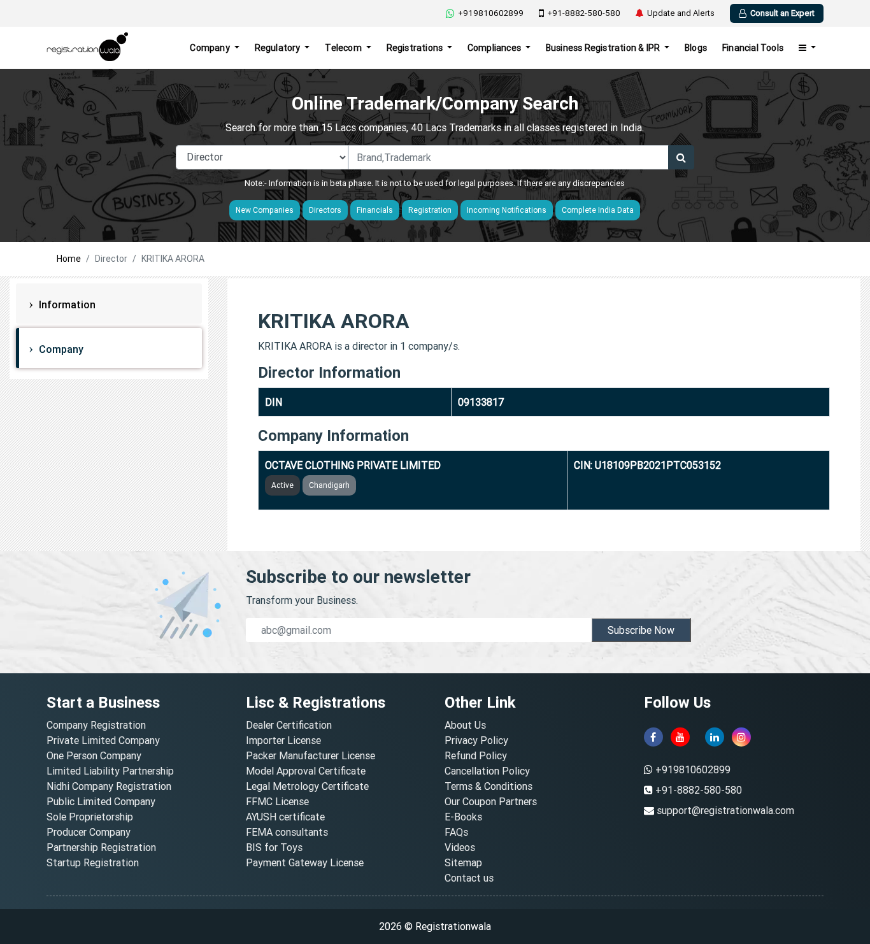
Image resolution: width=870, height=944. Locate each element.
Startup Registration (92, 862)
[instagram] (741, 737)
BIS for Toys (274, 847)
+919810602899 (491, 13)
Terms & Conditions (488, 786)
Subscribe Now (641, 630)
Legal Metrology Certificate (307, 786)
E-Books (463, 816)
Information (66, 304)
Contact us (469, 877)
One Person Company (93, 755)
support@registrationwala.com (725, 810)
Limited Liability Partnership (110, 770)
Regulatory (279, 48)
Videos (460, 847)
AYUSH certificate (285, 816)
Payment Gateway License (305, 862)
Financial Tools (752, 48)
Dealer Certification (289, 725)
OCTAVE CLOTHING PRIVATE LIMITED (353, 465)
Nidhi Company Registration (108, 786)
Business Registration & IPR (604, 48)
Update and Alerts (681, 13)
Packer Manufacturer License (310, 755)
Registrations (416, 48)
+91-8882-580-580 (583, 13)
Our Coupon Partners (491, 801)
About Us (465, 725)
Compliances (495, 48)
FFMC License (277, 801)
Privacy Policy (476, 740)
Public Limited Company (100, 801)
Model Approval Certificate (306, 770)
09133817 (481, 402)
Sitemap (463, 862)
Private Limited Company (103, 740)
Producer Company (88, 832)
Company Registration (96, 725)
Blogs (696, 48)
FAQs (456, 832)
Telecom (344, 48)
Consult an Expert (782, 13)
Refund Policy (476, 755)
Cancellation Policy (487, 770)
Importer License (283, 740)
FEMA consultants (287, 832)
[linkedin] (714, 737)
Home (69, 258)
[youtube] (680, 737)
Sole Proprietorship (89, 816)
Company (211, 48)
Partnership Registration (101, 847)
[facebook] (653, 737)
